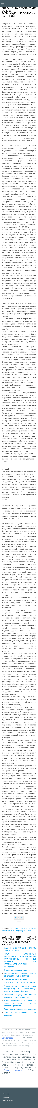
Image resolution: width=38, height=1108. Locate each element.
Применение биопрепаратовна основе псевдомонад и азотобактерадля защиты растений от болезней (20, 988)
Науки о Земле (28, 1062)
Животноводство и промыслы (14, 1032)
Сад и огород (22, 1040)
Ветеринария (26, 1051)
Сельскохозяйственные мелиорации (16, 1046)
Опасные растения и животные (18, 1065)
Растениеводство (8, 1040)
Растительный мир (10, 1067)
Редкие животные (28, 1067)
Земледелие (16, 1035)
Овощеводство (29, 1035)
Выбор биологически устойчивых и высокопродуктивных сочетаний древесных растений (20, 1003)
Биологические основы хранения (17, 970)
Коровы (5, 1059)
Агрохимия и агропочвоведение (19, 1030)
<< (15, 917)
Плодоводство (7, 1038)
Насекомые (15, 1062)
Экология (6, 1073)
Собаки (31, 1070)
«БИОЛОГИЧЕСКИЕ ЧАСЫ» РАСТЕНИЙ (19, 983)
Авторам (6, 1098)
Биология (10, 1051)
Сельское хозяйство (13, 1070)
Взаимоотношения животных (15, 1054)
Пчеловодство (26, 1038)
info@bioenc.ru (8, 1100)
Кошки (13, 1059)
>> (21, 917)
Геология (16, 1057)
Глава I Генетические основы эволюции (20, 1009)
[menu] (2, 3)
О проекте (6, 1094)
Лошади (5, 1062)
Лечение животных (26, 1059)
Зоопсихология (28, 1057)
